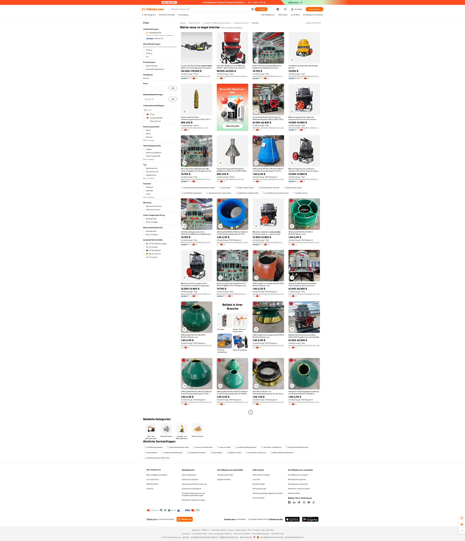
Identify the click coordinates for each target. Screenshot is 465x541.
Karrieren (150, 489)
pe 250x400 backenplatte (193, 193)
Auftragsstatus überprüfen (298, 484)
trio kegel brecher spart (197, 452)
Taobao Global (240, 530)
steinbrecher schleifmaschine (248, 193)
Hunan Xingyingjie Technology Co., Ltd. (195, 76)
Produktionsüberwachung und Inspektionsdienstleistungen (193, 494)
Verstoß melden (259, 498)
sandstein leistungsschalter (247, 447)
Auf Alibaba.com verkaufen (298, 475)
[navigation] (160, 217)
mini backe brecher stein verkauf (220, 193)
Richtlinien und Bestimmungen (193, 500)
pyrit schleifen (217, 452)
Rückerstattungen (259, 489)
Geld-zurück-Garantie (190, 479)
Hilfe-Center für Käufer (261, 475)
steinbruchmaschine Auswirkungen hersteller (199, 188)
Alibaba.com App (276, 519)
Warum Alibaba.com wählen (157, 475)
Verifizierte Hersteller (225, 475)
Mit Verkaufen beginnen (297, 479)
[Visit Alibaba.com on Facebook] (289, 502)
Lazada (230, 530)
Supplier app (229, 519)
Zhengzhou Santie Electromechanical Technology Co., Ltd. (232, 76)
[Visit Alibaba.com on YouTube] (308, 502)
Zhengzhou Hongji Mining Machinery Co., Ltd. (304, 76)
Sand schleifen (152, 452)
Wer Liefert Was (268, 530)
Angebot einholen (224, 479)
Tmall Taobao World (218, 530)
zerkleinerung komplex (155, 447)
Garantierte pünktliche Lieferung (194, 484)
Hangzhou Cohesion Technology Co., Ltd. (268, 128)
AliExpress (196, 530)
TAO (249, 530)
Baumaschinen (194, 23)
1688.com (205, 530)
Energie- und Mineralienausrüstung (217, 23)
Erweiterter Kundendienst (191, 489)
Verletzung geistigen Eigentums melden (268, 493)
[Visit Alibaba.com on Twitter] (299, 502)
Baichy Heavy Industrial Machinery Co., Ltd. (268, 76)
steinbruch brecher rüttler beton (158, 458)
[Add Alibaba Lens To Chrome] (185, 519)
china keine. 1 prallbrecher (272, 447)
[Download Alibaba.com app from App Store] (292, 519)
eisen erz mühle (225, 447)
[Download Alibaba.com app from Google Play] (310, 519)
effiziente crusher (235, 452)
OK (173, 88)
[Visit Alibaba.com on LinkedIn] (294, 502)
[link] (462, 518)
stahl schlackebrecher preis (179, 447)
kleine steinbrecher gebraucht (283, 452)
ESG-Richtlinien (152, 484)
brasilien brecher (301, 193)
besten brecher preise (294, 188)
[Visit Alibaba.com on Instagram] (303, 502)
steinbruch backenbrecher (173, 452)
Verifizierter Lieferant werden (299, 489)
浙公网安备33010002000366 (272, 537)
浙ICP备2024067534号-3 (294, 537)
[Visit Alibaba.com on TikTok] (313, 502)
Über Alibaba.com (154, 470)
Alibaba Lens (152, 519)
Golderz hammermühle (245, 188)
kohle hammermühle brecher (298, 447)
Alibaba (182, 23)
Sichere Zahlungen (189, 475)
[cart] (285, 10)
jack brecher (226, 188)
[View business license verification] (254, 537)
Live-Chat (256, 479)
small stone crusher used (257, 452)
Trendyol (256, 530)
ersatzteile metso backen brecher (277, 193)
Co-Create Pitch (153, 479)
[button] (252, 9)
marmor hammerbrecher (204, 447)
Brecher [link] (255, 23)
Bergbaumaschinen (241, 23)
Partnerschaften (294, 493)
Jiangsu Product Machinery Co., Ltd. (194, 128)
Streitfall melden (259, 484)
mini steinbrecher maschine (269, 188)
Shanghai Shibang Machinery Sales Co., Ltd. (304, 128)
